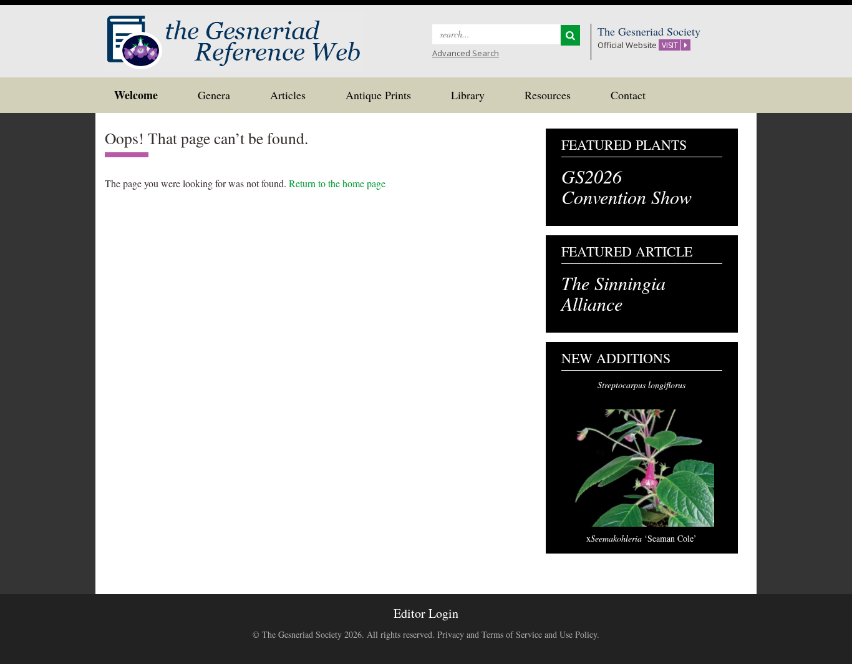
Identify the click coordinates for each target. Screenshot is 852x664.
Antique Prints (378, 94)
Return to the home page (337, 183)
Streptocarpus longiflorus (641, 385)
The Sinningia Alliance (613, 293)
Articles (288, 94)
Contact (628, 94)
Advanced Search (465, 53)
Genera (214, 94)
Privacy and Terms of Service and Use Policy (517, 634)
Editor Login (426, 613)
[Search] (570, 35)
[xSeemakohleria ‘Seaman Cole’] (641, 468)
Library (468, 94)
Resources (548, 94)
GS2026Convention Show (626, 186)
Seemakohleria (641, 538)
